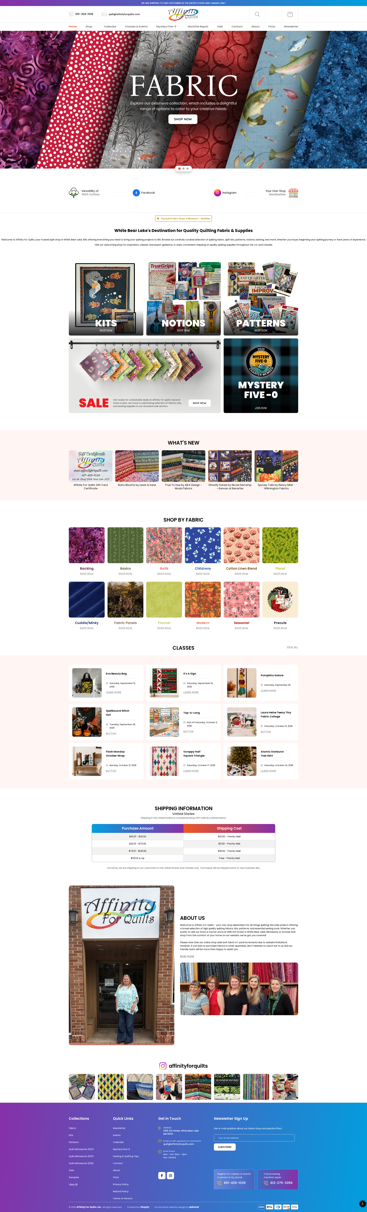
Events (117, 1135)
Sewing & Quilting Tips (126, 1156)
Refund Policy (120, 1191)
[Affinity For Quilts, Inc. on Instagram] (170, 1175)
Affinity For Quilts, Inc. (89, 1207)
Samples (74, 1177)
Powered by (133, 1207)
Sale (220, 26)
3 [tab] (188, 169)
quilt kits (229, 239)
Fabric (72, 1128)
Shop (89, 26)
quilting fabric (216, 239)
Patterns (74, 1142)
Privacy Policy (121, 1184)
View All (292, 647)
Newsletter (291, 26)
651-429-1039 (84, 14)
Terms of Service (122, 1198)
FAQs (271, 26)
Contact (237, 26)
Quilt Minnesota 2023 (81, 1156)
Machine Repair (198, 26)
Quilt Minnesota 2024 (81, 1149)
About (255, 26)
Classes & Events (136, 26)
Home (73, 26)
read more (187, 956)
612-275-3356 (281, 1183)
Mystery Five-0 (166, 26)
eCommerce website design (170, 1207)
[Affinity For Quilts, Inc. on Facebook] (161, 1175)
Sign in (273, 14)
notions (250, 239)
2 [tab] (183, 169)
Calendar (110, 26)
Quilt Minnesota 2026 (81, 1163)
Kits (71, 1135)
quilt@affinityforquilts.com (124, 14)
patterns (240, 239)
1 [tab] (179, 169)
